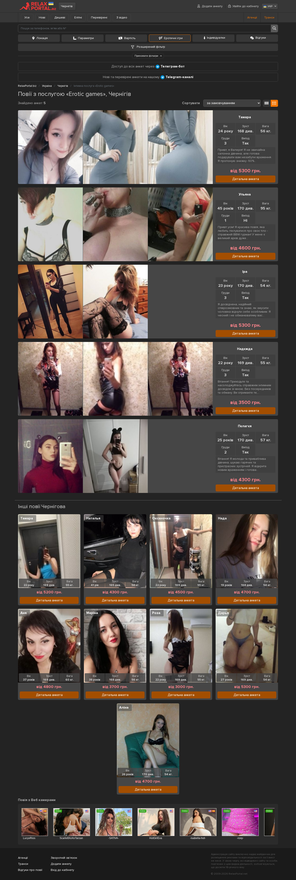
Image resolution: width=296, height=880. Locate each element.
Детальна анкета (245, 179)
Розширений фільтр (150, 47)
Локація (42, 38)
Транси (269, 17)
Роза (156, 613)
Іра (244, 271)
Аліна (123, 707)
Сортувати (191, 103)
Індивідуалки (216, 37)
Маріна (92, 613)
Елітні (78, 17)
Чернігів (67, 6)
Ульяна (245, 194)
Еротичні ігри (173, 38)
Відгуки (260, 37)
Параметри (86, 38)
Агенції (252, 17)
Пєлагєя (245, 426)
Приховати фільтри (147, 55)
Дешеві (59, 17)
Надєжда (244, 349)
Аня (23, 613)
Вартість (130, 38)
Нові (42, 17)
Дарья (223, 613)
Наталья (93, 518)
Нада (222, 518)
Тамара (244, 117)
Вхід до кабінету (62, 870)
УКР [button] (270, 6)
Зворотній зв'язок (64, 858)
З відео (121, 17)
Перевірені (99, 17)
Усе (27, 17)
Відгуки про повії (30, 870)
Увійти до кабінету (246, 6)
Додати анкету (212, 6)
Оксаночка (161, 518)
